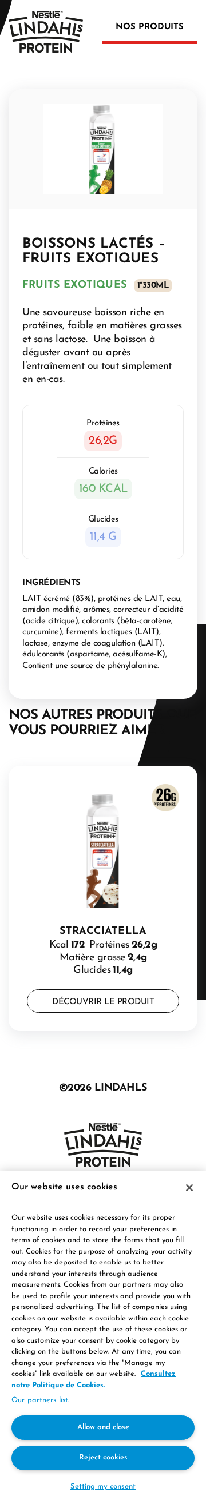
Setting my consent (103, 1486)
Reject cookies (103, 1457)
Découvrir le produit (103, 1002)
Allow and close (103, 1427)
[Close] (189, 1187)
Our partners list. (40, 1400)
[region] (103, 1339)
